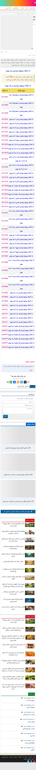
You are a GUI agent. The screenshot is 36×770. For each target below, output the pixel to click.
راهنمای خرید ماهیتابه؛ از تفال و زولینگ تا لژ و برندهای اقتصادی (13, 661)
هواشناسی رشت (29, 743)
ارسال (5, 416)
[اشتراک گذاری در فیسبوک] (14, 382)
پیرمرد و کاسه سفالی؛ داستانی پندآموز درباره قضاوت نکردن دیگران (13, 629)
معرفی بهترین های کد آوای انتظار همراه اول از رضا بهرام (17, 368)
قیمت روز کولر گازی (28, 728)
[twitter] (28, 761)
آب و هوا (33, 759)
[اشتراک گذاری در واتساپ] (11, 382)
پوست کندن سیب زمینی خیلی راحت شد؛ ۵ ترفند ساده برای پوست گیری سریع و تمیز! (13, 686)
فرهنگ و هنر (30, 707)
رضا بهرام (27, 386)
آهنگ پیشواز (21, 386)
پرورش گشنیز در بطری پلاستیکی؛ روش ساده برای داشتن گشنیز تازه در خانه (13, 677)
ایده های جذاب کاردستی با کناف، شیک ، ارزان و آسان (13, 646)
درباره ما (30, 757)
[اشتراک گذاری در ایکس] (25, 382)
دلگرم (32, 750)
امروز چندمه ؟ (30, 700)
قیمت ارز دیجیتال (28, 714)
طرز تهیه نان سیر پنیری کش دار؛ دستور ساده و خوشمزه (13, 654)
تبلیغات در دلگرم (18, 757)
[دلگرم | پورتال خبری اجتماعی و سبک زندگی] (34, 3)
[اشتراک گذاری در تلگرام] (21, 382)
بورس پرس (31, 721)
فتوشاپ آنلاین (27, 759)
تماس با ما (25, 757)
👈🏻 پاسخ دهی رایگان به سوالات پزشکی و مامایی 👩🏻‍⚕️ (18, 512)
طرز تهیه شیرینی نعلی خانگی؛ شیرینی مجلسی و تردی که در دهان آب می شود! (13, 669)
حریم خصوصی (5, 757)
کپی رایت (11, 757)
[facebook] (31, 761)
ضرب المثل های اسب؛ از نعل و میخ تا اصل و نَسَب (13, 621)
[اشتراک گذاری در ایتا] (18, 382)
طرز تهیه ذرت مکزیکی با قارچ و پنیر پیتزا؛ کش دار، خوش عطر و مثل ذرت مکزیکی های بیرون (13, 638)
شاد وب (32, 736)
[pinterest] (34, 761)
